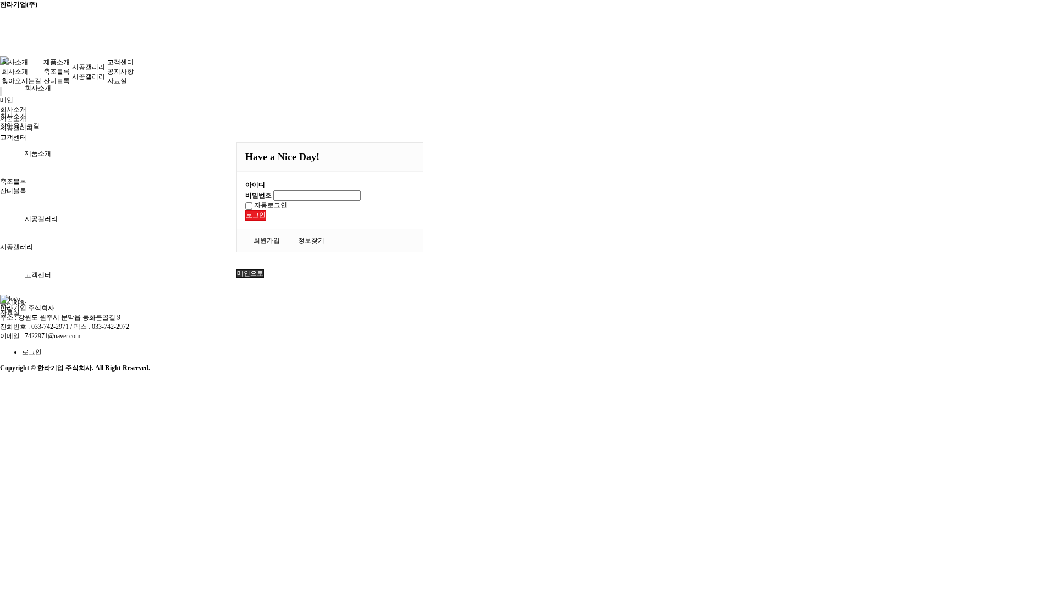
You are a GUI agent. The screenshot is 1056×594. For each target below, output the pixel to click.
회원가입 (267, 240)
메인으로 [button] (250, 273)
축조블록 (13, 181)
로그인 (256, 215)
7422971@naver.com (52, 336)
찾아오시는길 (21, 81)
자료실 (117, 81)
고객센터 (38, 275)
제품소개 (38, 153)
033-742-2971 (50, 327)
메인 (6, 100)
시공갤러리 (41, 219)
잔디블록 (13, 191)
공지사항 (120, 71)
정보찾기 (311, 240)
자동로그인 (269, 205)
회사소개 (38, 88)
